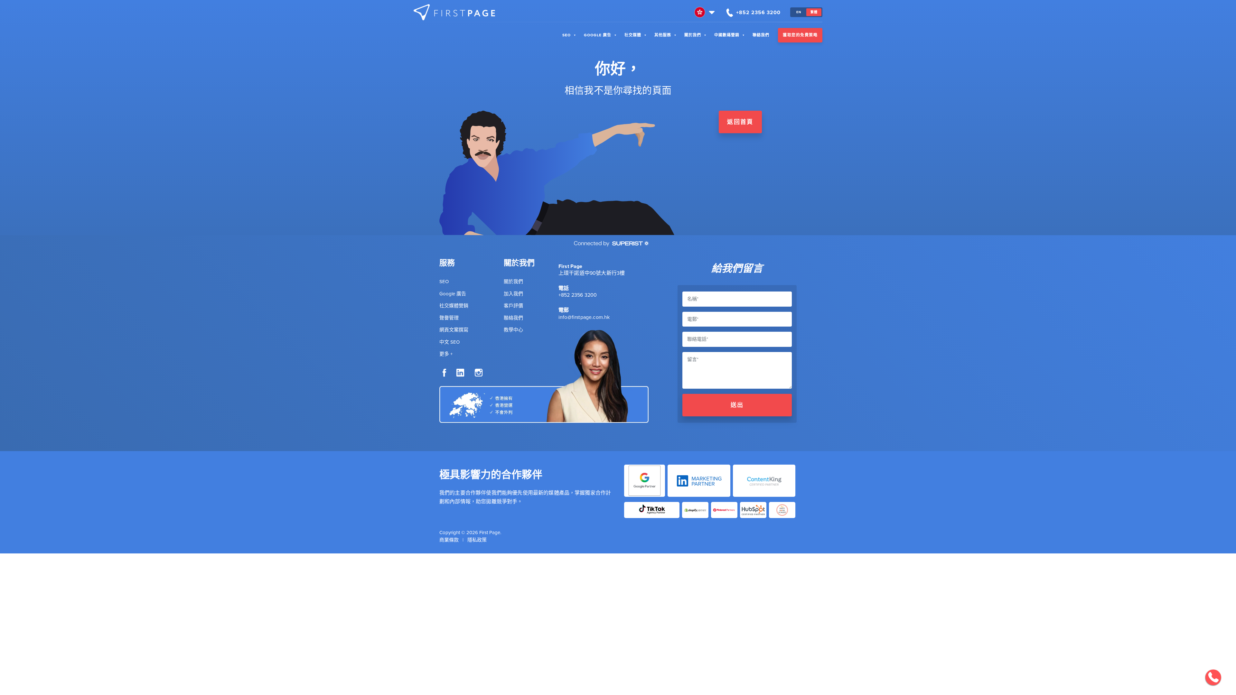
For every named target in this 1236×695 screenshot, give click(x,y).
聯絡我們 (761, 35)
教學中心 (513, 329)
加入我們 (513, 293)
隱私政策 (477, 539)
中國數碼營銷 (726, 35)
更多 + (446, 353)
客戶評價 (513, 305)
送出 (737, 405)
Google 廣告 (597, 35)
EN (798, 12)
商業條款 (449, 539)
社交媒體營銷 (453, 305)
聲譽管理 (449, 317)
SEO (566, 35)
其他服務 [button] (662, 35)
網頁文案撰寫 (453, 329)
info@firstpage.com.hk (584, 317)
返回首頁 (740, 122)
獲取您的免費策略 (800, 35)
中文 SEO (449, 342)
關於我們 (692, 35)
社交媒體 (632, 35)
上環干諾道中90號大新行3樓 (591, 273)
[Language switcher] (705, 12)
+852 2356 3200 (577, 295)
